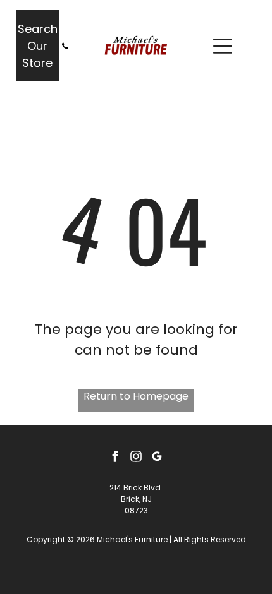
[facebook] (115, 458)
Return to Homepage (136, 396)
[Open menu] (222, 46)
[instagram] (136, 458)
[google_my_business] (157, 458)
